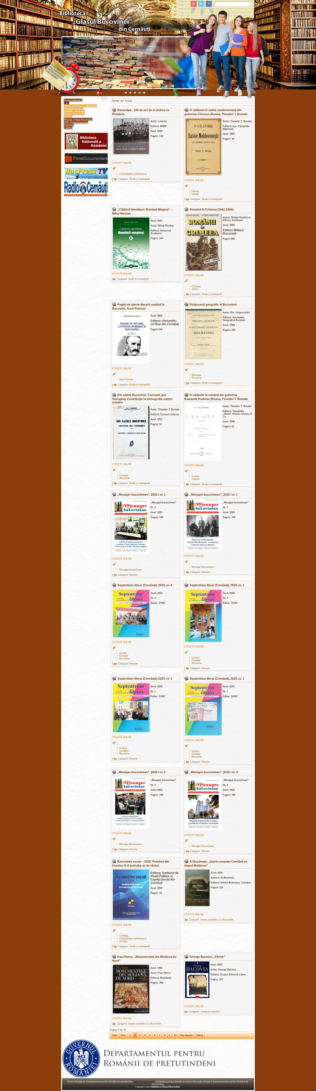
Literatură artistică (73, 108)
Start (114, 1035)
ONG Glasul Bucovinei (76, 122)
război (195, 289)
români (195, 194)
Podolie (196, 479)
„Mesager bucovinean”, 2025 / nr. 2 (141, 772)
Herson (195, 191)
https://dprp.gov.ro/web (144, 1082)
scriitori (123, 653)
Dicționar (196, 375)
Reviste (68, 116)
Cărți (66, 103)
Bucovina (197, 377)
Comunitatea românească (132, 174)
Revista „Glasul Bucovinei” (78, 119)
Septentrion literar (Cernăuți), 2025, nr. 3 (217, 585)
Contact (68, 127)
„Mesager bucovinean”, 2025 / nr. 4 (214, 772)
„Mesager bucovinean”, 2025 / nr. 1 (214, 494)
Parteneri (69, 125)
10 (175, 1035)
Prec (123, 1035)
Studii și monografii (74, 114)
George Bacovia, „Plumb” (207, 956)
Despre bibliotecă (73, 100)
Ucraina (123, 941)
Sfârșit (199, 1035)
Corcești (123, 475)
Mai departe (186, 1035)
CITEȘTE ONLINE (122, 163)
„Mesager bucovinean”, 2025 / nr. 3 (141, 494)
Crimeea (196, 286)
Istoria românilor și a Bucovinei (80, 105)
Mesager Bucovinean (130, 569)
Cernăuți (123, 655)
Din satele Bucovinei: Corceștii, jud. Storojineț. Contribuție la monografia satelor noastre (142, 398)
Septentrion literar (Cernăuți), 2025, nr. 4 (144, 585)
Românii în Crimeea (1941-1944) (211, 209)
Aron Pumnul (126, 379)
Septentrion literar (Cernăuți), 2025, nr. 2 (144, 678)
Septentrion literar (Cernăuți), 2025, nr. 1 (217, 678)
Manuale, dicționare (74, 111)
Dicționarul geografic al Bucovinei (213, 304)
